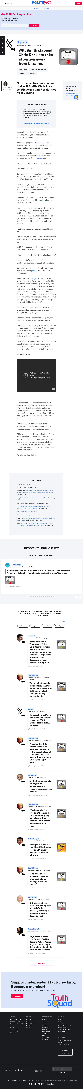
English (36, 8)
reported (38, 424)
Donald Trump (33, 675)
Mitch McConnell (30, 1023)
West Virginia (45, 1037)
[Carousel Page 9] (43, 596)
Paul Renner (32, 775)
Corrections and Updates (64, 1029)
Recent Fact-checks (63, 1044)
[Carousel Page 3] (31, 596)
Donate (78, 3)
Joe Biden (28, 1027)
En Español (61, 1023)
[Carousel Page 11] (47, 596)
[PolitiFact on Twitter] (15, 1070)
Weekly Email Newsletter (10, 18)
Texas (43, 1035)
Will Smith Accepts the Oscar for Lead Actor (34, 498)
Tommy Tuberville (34, 929)
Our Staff (60, 1022)
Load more (41, 963)
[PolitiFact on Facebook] (18, 1070)
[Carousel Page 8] (41, 596)
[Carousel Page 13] (51, 596)
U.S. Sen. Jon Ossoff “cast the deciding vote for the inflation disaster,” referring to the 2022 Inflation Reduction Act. (40, 909)
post (24, 487)
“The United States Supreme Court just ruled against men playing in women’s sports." (39, 879)
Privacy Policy (22, 1080)
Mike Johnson (29, 1025)
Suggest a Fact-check (65, 1052)
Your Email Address (6, 23)
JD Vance (28, 1022)
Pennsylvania (45, 1033)
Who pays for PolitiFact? (64, 1025)
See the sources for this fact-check (36, 123)
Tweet (19, 484)
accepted (34, 279)
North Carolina (46, 1031)
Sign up (62, 1072)
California (44, 1020)
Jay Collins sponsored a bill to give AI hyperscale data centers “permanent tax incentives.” (41, 786)
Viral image (17, 565)
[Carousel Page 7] (39, 596)
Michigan (44, 1025)
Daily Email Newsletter (10, 20)
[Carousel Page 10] (45, 596)
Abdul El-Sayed (33, 839)
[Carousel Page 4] (33, 596)
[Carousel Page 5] (35, 596)
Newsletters (61, 1031)
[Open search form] (11, 3)
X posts (22, 42)
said (43, 346)
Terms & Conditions (11, 1080)
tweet (40, 158)
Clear (63, 621)
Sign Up (34, 25)
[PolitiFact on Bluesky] (22, 1070)
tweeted (26, 344)
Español (46, 8)
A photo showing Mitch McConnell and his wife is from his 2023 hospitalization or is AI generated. (40, 720)
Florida (44, 1022)
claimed (39, 143)
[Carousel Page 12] (49, 596)
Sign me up (17, 996)
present (34, 271)
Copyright (30, 1080)
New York (44, 1029)
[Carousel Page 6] (37, 596)
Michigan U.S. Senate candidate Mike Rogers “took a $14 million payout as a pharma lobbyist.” (40, 849)
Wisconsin (45, 1039)
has (43, 200)
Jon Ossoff (31, 636)
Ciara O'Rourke (9, 88)
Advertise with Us (62, 1027)
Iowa (43, 1023)
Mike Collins (32, 897)
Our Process (61, 1020)
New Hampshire (46, 1027)
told (46, 326)
